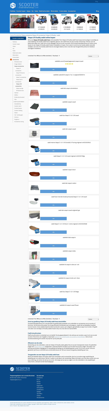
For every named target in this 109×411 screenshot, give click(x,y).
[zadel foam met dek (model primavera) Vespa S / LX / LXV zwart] (34, 206)
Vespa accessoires (19, 66)
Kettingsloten (40, 387)
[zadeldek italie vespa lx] (34, 247)
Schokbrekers (40, 389)
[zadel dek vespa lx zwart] (34, 138)
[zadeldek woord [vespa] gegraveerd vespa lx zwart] (34, 71)
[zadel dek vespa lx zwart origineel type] (34, 220)
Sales (36, 11)
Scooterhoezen (18, 108)
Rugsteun (16, 119)
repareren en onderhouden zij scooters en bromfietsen (69, 337)
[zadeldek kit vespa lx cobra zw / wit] (34, 274)
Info (53, 69)
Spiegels (39, 391)
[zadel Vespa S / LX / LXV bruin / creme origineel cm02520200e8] (34, 233)
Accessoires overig (19, 121)
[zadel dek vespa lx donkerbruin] (34, 98)
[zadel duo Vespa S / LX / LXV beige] (34, 301)
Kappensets (39, 385)
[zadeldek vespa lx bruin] (34, 179)
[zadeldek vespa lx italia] (34, 260)
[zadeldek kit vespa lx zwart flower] (34, 315)
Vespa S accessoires (21, 77)
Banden (39, 381)
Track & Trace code (39, 347)
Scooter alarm (17, 106)
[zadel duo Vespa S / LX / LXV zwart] (34, 125)
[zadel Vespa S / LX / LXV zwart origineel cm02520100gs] (34, 165)
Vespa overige (19, 88)
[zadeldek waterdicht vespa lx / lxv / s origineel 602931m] (34, 84)
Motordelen (54, 11)
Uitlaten (39, 395)
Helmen (16, 93)
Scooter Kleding (18, 110)
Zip (33, 11)
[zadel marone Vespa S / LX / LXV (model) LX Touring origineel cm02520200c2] (34, 152)
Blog (96, 1)
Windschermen (18, 62)
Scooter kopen (21, 11)
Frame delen (63, 11)
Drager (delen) (17, 64)
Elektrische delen (44, 11)
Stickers (16, 117)
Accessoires (72, 11)
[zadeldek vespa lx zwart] (34, 111)
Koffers (16, 95)
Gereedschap (17, 104)
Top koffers (39, 393)
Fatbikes (12, 11)
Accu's (38, 380)
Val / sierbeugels (18, 115)
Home (12, 35)
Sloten (16, 113)
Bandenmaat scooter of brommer (18, 378)
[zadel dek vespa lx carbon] (34, 193)
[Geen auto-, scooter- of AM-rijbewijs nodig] (22, 29)
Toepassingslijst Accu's (15, 380)
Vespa (28, 11)
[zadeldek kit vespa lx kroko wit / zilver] (34, 287)
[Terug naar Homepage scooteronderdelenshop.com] (24, 9)
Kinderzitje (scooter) (19, 97)
